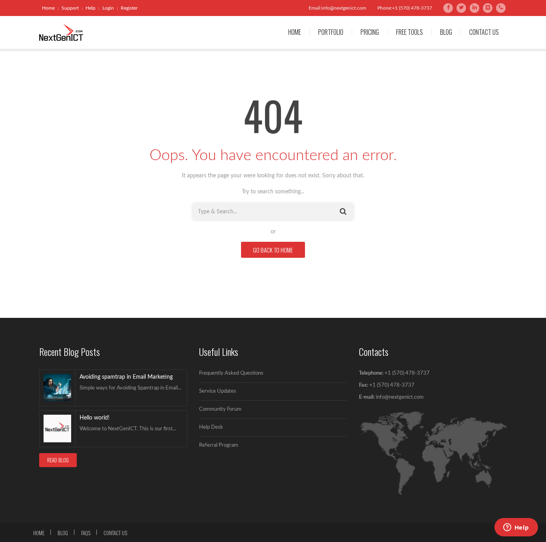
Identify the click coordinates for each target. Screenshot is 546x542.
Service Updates (217, 391)
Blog (446, 32)
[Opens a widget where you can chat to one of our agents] (516, 528)
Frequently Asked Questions (231, 373)
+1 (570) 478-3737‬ (391, 385)
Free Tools (409, 32)
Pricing (370, 32)
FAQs (85, 533)
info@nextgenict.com (400, 397)
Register (129, 8)
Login (108, 8)
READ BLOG (58, 460)
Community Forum (220, 409)
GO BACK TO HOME (273, 249)
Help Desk (211, 427)
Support (70, 8)
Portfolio (330, 32)
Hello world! (95, 418)
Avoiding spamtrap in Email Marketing (126, 377)
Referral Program (218, 445)
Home (48, 8)
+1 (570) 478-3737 (407, 373)
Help (91, 8)
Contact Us (484, 32)
